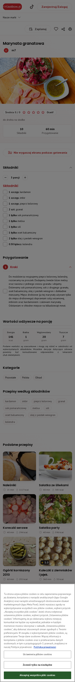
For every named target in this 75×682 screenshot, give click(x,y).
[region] (37, 633)
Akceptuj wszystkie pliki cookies (37, 675)
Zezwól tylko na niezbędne (37, 664)
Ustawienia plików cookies (37, 654)
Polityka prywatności (45, 647)
